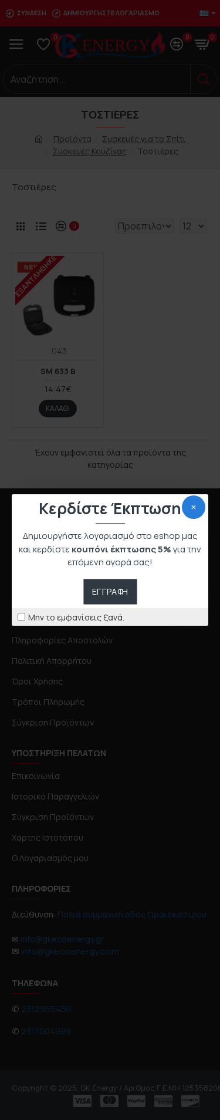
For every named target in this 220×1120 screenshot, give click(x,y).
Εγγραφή (110, 591)
